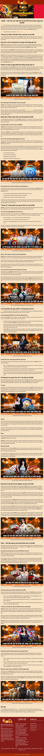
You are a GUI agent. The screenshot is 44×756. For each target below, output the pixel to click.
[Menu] (2, 2)
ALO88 (2, 311)
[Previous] (2, 11)
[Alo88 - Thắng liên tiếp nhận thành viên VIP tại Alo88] (22, 2)
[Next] (42, 11)
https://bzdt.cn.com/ (29, 110)
